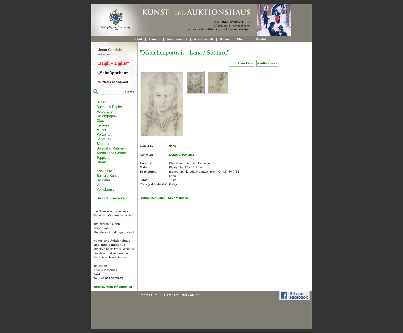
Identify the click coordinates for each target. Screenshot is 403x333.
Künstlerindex (177, 39)
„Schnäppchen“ (113, 72)
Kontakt (262, 39)
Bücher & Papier (109, 107)
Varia (101, 185)
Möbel (101, 130)
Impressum (148, 295)
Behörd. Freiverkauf (112, 198)
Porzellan (104, 135)
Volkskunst (105, 189)
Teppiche (103, 158)
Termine (154, 39)
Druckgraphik (107, 116)
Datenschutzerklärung (182, 295)
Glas (100, 121)
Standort (243, 39)
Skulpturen (105, 144)
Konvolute (104, 171)
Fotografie (104, 111)
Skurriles (104, 180)
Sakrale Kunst (108, 176)
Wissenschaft (203, 39)
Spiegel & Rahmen (111, 148)
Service (225, 39)
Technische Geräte (111, 153)
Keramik (103, 125)
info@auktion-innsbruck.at (112, 286)
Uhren (101, 162)
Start (138, 39)
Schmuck (104, 139)
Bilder (101, 102)
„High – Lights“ (113, 63)
